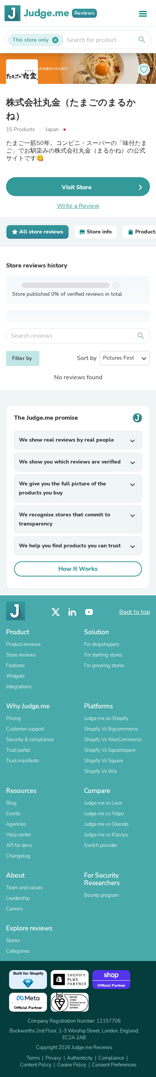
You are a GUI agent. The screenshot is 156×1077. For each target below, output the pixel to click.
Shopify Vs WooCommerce (113, 739)
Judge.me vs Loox (103, 803)
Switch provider (100, 845)
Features (15, 665)
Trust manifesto (22, 760)
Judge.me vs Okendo (106, 824)
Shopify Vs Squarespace (110, 750)
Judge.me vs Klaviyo (106, 834)
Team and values (24, 887)
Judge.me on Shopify (106, 718)
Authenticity (80, 1058)
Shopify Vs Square (103, 760)
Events (13, 813)
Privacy (53, 1058)
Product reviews (23, 644)
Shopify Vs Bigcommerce (111, 729)
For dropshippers (101, 644)
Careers (14, 908)
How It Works (78, 569)
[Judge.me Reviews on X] (55, 612)
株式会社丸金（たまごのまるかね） (71, 109)
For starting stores (103, 655)
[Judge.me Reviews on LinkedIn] (72, 612)
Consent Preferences (114, 1065)
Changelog (18, 856)
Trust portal (18, 750)
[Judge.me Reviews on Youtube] (89, 612)
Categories (18, 951)
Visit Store (77, 187)
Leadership (18, 898)
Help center (18, 834)
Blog (11, 803)
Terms (33, 1058)
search (142, 39)
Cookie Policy (71, 1065)
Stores (13, 940)
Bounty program (101, 895)
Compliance (111, 1058)
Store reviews (21, 655)
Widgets (15, 676)
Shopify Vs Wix (100, 771)
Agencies (16, 824)
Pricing (13, 718)
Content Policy (35, 1065)
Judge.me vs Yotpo (104, 813)
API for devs (19, 845)
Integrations (18, 686)
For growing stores (104, 665)
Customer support (25, 729)
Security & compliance (30, 739)
